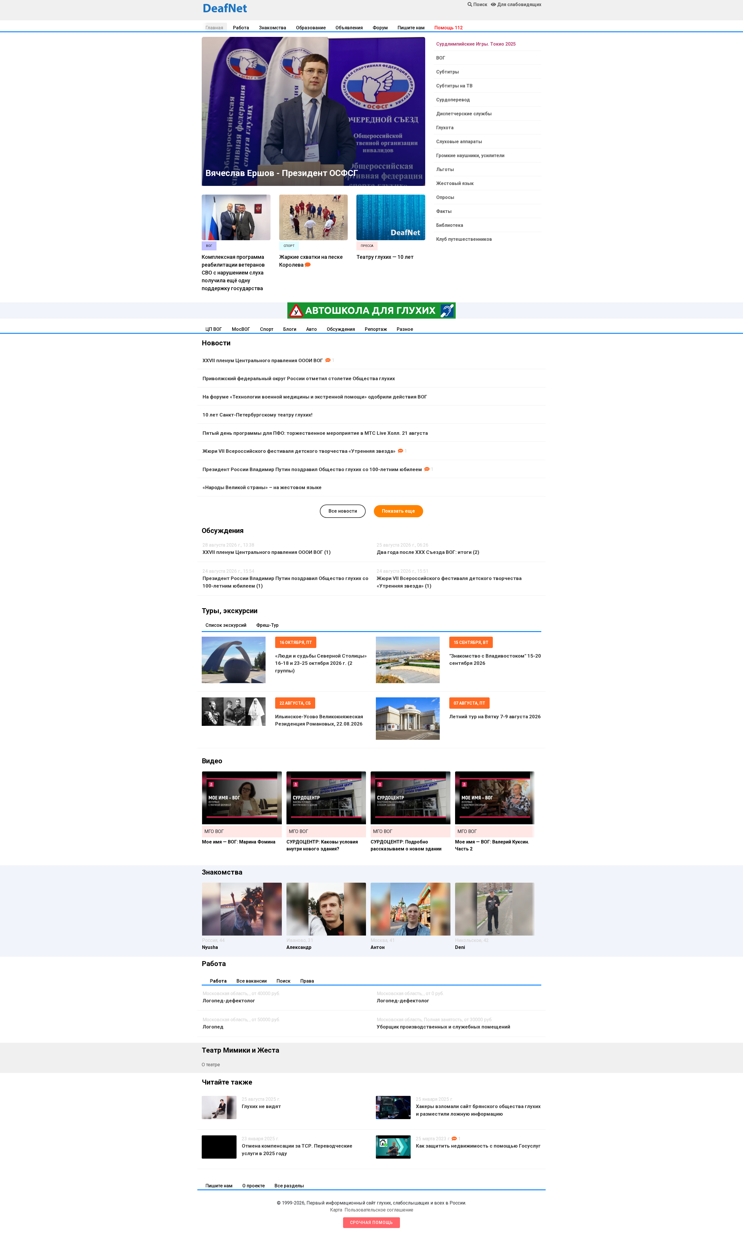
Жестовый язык (455, 183)
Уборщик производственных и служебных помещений (443, 1027)
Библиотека (449, 225)
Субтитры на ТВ (454, 86)
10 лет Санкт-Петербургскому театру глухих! (258, 415)
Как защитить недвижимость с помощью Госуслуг (478, 1146)
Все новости (343, 511)
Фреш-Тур (267, 625)
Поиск (284, 981)
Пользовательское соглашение (379, 1210)
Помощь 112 (448, 27)
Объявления (349, 27)
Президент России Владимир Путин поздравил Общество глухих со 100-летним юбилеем (312, 469)
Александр (298, 947)
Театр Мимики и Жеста (240, 1050)
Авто (311, 329)
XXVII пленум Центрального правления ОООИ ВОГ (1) (267, 552)
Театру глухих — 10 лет (385, 257)
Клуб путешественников (464, 239)
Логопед (213, 1027)
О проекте (253, 1186)
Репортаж (376, 329)
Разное (405, 329)
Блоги (289, 329)
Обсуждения (341, 329)
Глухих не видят (261, 1106)
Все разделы (289, 1186)
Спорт (266, 329)
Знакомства (272, 27)
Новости (216, 343)
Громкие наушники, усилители (470, 155)
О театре (211, 1064)
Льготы (445, 169)
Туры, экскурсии (229, 611)
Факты (444, 211)
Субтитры (447, 72)
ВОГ (440, 58)
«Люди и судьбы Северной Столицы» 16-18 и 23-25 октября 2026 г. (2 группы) (321, 663)
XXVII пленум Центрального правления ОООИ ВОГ (263, 360)
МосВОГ (241, 329)
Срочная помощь (371, 1222)
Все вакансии (252, 981)
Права (307, 981)
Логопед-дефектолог (229, 1001)
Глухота (445, 127)
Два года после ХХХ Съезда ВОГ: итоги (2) (428, 552)
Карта (336, 1210)
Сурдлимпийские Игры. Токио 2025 (476, 44)
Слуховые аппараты (459, 141)
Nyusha (210, 947)
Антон (378, 947)
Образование (311, 27)
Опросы (445, 197)
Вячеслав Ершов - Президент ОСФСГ (281, 173)
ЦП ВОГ (213, 329)
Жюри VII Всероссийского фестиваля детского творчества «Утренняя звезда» (299, 451)
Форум (380, 27)
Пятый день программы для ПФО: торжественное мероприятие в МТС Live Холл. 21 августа (315, 433)
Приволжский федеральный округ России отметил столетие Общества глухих (299, 378)
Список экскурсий (225, 625)
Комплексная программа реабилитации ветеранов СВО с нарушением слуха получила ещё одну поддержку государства (233, 272)
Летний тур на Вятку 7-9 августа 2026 (495, 716)
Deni (460, 947)
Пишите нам (411, 27)
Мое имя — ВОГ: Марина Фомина (238, 842)
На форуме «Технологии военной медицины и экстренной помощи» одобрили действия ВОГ (315, 397)
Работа (241, 27)
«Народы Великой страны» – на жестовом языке (262, 487)
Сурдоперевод (453, 100)
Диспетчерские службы (464, 113)
